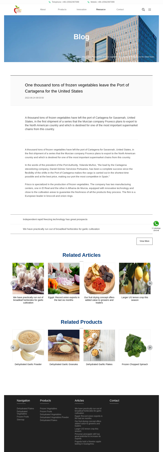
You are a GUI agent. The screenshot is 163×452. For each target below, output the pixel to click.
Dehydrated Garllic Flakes (99, 364)
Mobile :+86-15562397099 (102, 2)
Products (62, 9)
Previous (13, 283)
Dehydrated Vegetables (22, 412)
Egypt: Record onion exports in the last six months (63, 298)
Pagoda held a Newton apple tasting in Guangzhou (88, 442)
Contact (120, 9)
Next (150, 283)
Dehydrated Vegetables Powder (54, 417)
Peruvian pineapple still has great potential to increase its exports (88, 436)
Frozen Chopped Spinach (135, 364)
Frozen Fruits (23, 417)
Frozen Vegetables (48, 408)
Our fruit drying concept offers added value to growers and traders (99, 300)
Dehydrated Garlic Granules (64, 364)
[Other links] (149, 9)
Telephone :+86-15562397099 (65, 2)
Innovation (81, 9)
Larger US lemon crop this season (134, 298)
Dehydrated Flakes (25, 408)
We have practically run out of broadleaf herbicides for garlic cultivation (28, 300)
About (43, 9)
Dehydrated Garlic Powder (28, 364)
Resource (100, 9)
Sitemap (20, 420)
